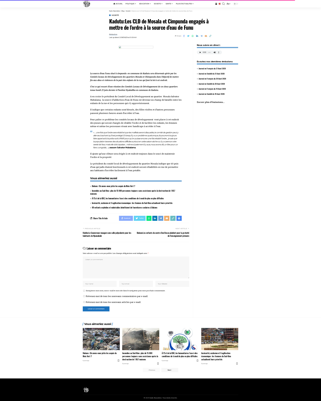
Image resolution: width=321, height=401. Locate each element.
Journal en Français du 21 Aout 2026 (212, 68)
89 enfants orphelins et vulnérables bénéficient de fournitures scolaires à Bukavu (124, 207)
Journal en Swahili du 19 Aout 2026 (212, 93)
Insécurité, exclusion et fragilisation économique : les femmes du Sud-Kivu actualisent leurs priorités (132, 203)
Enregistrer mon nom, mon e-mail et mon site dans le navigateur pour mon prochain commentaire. (125, 291)
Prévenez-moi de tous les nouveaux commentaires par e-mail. (117, 296)
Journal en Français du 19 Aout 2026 (212, 88)
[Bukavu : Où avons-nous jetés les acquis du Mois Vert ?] (101, 339)
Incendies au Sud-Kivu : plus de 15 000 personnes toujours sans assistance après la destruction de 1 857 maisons (132, 192)
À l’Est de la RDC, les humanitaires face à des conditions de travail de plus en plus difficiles (128, 198)
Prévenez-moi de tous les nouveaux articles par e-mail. (113, 302)
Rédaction (113, 34)
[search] (223, 4)
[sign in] (216, 4)
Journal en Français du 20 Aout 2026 (212, 78)
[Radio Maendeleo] (86, 4)
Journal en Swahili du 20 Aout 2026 (212, 83)
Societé (115, 15)
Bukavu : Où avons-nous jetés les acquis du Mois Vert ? (113, 186)
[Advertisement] (217, 126)
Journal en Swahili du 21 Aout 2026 (212, 73)
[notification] (219, 4)
